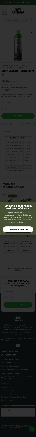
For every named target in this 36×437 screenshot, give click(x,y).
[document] (18, 218)
